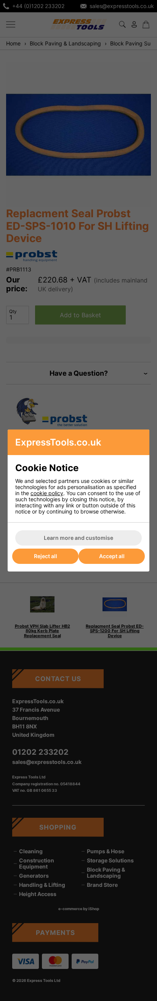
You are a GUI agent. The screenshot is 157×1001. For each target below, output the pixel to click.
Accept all (112, 556)
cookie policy (46, 493)
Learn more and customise (78, 537)
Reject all (45, 556)
